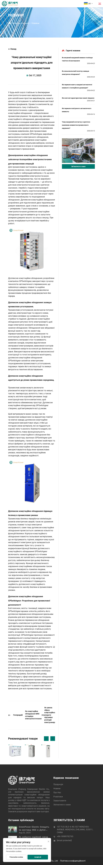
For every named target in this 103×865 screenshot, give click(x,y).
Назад (13, 49)
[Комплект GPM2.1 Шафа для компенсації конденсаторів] (48, 751)
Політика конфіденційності (73, 861)
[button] (46, 738)
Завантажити (59, 800)
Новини (35, 23)
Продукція (58, 784)
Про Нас (57, 792)
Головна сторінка (20, 23)
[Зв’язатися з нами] (78, 150)
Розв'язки (58, 796)
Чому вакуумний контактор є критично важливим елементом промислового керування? (76, 125)
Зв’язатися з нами (78, 166)
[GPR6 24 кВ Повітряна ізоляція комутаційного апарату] (15, 751)
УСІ (43, 715)
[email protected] (64, 840)
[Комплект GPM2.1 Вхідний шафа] (31, 751)
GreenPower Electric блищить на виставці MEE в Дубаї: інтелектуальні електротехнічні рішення (34, 828)
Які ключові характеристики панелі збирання (78, 98)
